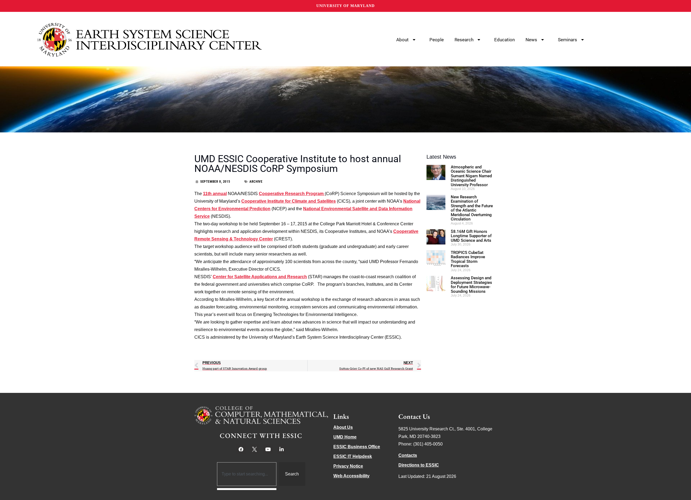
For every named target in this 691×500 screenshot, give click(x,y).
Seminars (567, 39)
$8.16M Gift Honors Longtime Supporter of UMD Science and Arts (471, 236)
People (436, 39)
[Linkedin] (281, 449)
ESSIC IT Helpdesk (352, 456)
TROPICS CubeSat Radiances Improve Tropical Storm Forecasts (468, 259)
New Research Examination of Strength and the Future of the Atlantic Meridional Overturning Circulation (472, 208)
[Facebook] (241, 449)
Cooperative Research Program (292, 193)
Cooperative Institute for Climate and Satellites (288, 201)
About (402, 39)
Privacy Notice (348, 466)
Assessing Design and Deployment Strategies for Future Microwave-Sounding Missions (471, 284)
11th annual (215, 193)
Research (464, 39)
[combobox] (247, 474)
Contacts (407, 455)
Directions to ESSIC (418, 465)
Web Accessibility (351, 476)
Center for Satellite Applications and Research (260, 276)
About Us (343, 427)
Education (504, 39)
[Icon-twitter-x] (254, 449)
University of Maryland (345, 6)
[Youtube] (268, 449)
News (531, 39)
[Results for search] (247, 489)
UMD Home (345, 437)
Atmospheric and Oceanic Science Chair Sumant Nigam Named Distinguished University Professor (471, 176)
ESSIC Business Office (356, 446)
